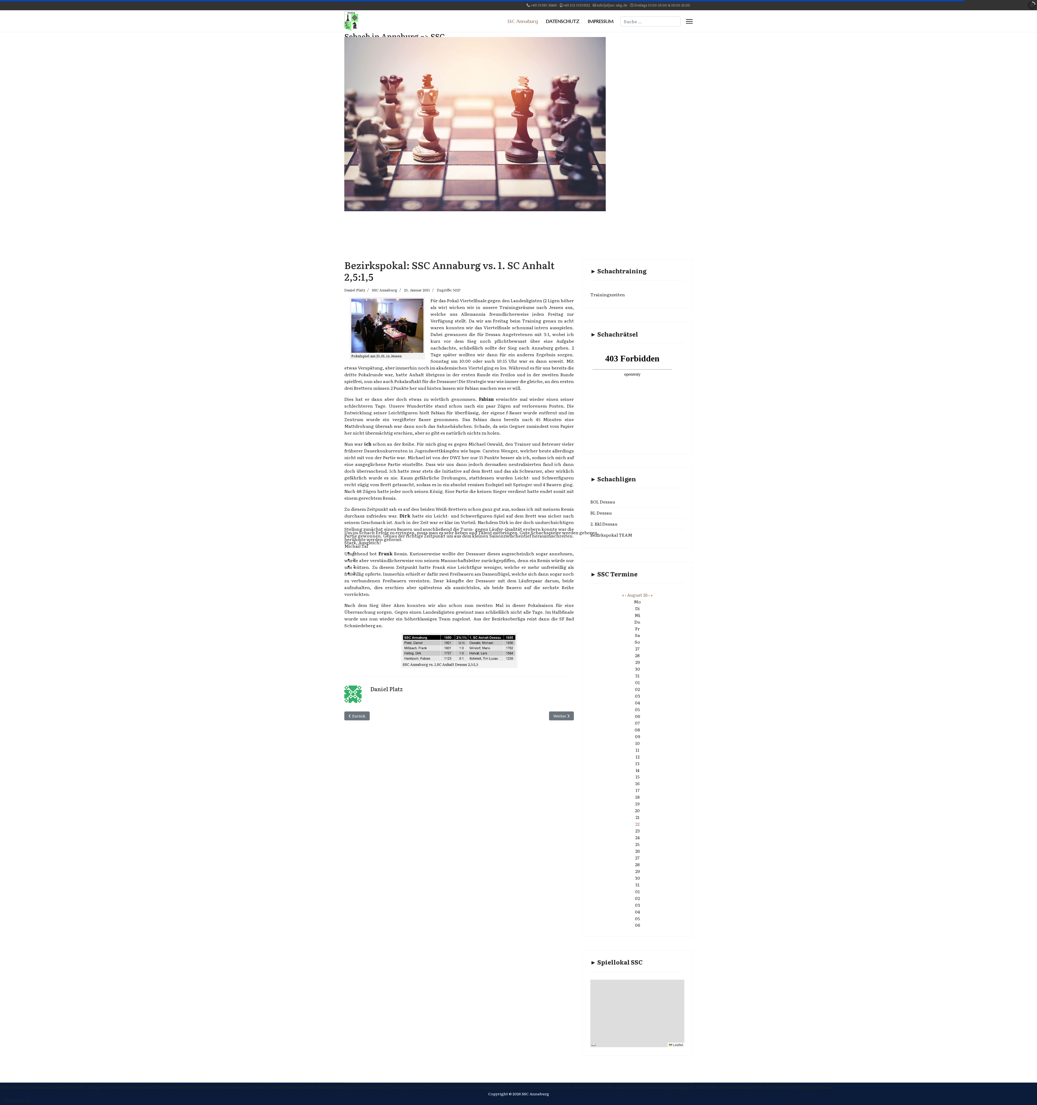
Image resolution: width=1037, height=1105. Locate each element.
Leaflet (677, 1044)
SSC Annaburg (522, 21)
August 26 (637, 595)
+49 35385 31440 (544, 5)
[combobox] (650, 21)
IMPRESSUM (601, 21)
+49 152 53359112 (576, 5)
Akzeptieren (17, 1100)
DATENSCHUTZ (563, 21)
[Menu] (689, 21)
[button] (479, 552)
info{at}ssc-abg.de (612, 5)
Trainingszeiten (607, 294)
